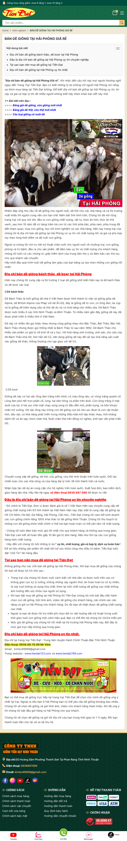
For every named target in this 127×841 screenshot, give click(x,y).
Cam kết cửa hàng (13, 811)
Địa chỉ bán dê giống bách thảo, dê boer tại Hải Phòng (44, 54)
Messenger (88, 839)
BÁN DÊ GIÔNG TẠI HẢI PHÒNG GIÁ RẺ (36, 39)
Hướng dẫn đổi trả (55, 801)
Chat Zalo (38, 839)
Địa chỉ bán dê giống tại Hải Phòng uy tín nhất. (39, 69)
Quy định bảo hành (56, 811)
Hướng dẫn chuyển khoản (60, 815)
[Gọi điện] (63, 833)
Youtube (13, 839)
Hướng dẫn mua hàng (57, 796)
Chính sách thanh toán (16, 801)
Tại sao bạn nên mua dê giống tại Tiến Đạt (36, 64)
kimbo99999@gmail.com (30, 772)
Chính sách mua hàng (15, 796)
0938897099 (29, 765)
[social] (5, 781)
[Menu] (122, 12)
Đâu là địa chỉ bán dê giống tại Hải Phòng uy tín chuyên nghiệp (49, 59)
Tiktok (116, 835)
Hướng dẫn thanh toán (58, 806)
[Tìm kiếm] (122, 23)
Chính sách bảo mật (14, 815)
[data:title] (18, 12)
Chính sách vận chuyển (16, 806)
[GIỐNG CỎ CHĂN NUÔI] (20, 749)
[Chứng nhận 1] (99, 822)
